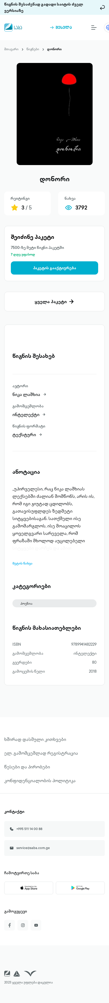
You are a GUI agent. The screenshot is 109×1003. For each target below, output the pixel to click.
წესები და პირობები (27, 767)
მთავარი (11, 49)
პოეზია (26, 603)
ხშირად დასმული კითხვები (35, 739)
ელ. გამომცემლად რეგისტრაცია (41, 753)
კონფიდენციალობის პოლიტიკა (40, 780)
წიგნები (32, 49)
